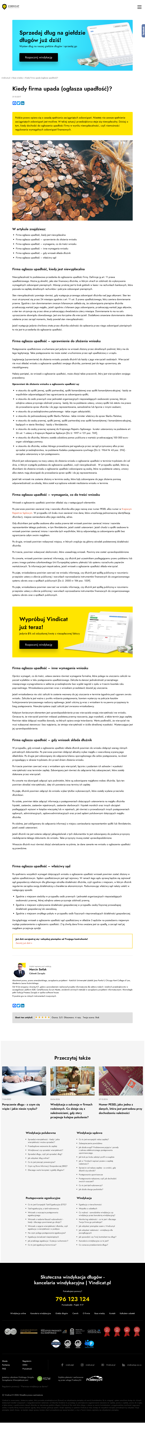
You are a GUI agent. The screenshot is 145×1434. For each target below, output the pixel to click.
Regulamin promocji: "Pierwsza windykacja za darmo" (25, 1386)
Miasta (5, 1361)
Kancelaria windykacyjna (40, 1313)
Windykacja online (18, 1313)
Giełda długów (62, 1313)
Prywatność (27, 1368)
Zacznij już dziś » (24, 943)
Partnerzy (6, 1364)
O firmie (86, 1313)
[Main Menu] (139, 7)
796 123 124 (72, 1299)
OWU (25, 1364)
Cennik (75, 1313)
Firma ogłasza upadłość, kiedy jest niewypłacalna (41, 235)
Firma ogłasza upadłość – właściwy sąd (36, 257)
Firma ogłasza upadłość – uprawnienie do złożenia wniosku (46, 239)
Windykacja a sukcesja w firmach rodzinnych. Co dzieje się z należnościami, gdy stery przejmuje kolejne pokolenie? (71, 1110)
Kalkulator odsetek (127, 1313)
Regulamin (27, 1361)
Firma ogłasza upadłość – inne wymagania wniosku (42, 248)
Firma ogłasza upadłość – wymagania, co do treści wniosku (46, 244)
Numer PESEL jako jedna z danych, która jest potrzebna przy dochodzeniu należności (120, 1108)
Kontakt (112, 1313)
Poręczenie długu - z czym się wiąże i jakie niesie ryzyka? (21, 1106)
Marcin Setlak (38, 969)
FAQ (4, 1368)
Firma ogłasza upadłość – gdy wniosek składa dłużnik (43, 253)
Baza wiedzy (99, 1313)
